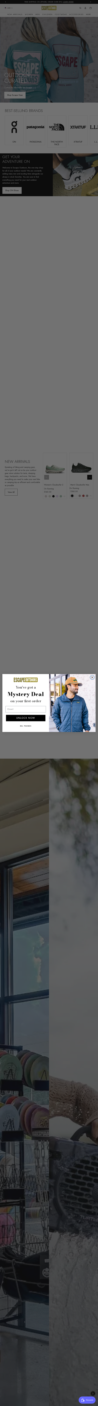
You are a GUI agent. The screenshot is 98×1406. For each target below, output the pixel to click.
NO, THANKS (25, 726)
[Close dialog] (92, 677)
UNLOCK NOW (25, 718)
